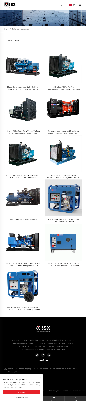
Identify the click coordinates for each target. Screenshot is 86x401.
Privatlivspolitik (78, 391)
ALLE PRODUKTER (12, 40)
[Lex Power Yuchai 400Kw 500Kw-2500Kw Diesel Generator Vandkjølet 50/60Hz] (22, 242)
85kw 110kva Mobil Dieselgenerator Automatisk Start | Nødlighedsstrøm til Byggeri (63, 176)
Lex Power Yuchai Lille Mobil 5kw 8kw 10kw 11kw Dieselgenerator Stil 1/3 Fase (63, 264)
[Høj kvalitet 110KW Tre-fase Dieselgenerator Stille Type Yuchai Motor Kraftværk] (63, 65)
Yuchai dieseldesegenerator (20, 29)
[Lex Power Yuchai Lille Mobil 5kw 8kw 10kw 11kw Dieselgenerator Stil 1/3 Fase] (63, 242)
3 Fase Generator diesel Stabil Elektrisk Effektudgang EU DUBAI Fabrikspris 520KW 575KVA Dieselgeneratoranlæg (23, 88)
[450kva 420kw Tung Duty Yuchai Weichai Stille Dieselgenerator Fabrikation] (22, 110)
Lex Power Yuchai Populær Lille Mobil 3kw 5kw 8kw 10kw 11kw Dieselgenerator (23, 308)
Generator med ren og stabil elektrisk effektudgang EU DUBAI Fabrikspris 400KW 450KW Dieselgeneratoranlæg (63, 132)
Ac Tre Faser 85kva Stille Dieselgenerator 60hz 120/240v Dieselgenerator (23, 176)
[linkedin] (49, 355)
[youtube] (37, 355)
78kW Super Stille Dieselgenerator (23, 219)
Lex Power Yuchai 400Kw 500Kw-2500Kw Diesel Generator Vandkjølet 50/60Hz (22, 264)
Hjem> (7, 29)
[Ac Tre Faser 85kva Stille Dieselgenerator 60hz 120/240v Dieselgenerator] (22, 154)
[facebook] (43, 355)
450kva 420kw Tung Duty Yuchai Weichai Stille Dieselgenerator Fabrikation (22, 132)
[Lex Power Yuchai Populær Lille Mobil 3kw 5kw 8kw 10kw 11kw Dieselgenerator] (22, 286)
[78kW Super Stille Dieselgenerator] (22, 198)
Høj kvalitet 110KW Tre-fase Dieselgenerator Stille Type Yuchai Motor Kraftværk (63, 88)
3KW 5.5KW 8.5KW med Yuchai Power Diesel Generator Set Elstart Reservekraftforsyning (63, 220)
